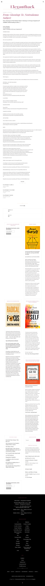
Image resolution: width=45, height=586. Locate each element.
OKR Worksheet (24, 571)
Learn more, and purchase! (31, 412)
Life (11, 12)
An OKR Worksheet (10, 455)
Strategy (18, 545)
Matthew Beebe (16, 509)
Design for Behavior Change (31, 460)
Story (27, 543)
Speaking (18, 543)
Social (27, 541)
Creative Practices (18, 526)
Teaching (27, 545)
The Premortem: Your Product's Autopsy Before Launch (12, 444)
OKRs (27, 535)
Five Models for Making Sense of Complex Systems (12, 463)
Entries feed (22, 562)
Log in (22, 560)
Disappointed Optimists (11, 457)
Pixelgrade (33, 579)
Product (17, 541)
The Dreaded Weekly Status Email (13, 453)
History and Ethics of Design (31, 472)
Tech (18, 550)
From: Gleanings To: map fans (8, 195)
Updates (36, 571)
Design (27, 526)
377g (34, 458)
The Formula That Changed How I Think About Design (13, 466)
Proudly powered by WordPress (20, 579)
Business (27, 522)
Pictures (27, 537)
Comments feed (22, 564)
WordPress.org (22, 566)
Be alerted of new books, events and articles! (12, 229)
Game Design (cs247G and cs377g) (32, 456)
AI (17, 522)
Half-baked (27, 530)
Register (22, 558)
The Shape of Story (10, 446)
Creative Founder (29, 474)
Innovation (27, 532)
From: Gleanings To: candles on (8, 184)
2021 (31, 464)
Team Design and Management (27, 548)
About (8, 571)
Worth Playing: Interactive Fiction (18, 576)
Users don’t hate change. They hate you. (12, 440)
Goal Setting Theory (18, 530)
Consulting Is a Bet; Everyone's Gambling (12, 460)
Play (18, 539)
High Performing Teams (17, 532)
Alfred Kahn (16, 500)
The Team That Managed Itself (31, 353)
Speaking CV (31, 571)
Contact (12, 571)
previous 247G (28, 458)
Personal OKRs (18, 537)
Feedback (27, 528)
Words (27, 550)
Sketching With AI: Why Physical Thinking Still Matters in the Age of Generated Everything (13, 450)
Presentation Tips (27, 539)
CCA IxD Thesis (28, 477)
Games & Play (17, 571)
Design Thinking (17, 528)
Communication (17, 524)
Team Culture (18, 547)
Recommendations (29, 576)
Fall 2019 (27, 464)
